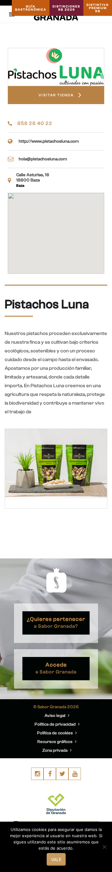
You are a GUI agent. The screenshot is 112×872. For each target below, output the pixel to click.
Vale (56, 859)
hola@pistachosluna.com (43, 159)
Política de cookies (55, 733)
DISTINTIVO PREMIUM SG (97, 8)
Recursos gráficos (55, 741)
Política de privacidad (56, 724)
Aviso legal (55, 715)
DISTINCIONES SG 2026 (66, 8)
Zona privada (55, 750)
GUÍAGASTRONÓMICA (30, 8)
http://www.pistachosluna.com (49, 141)
